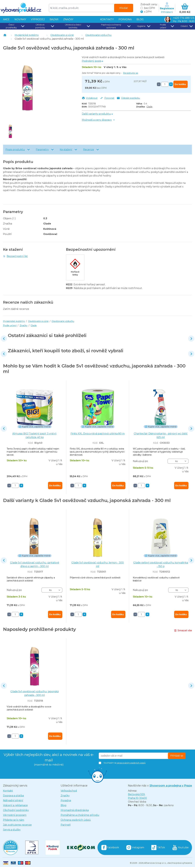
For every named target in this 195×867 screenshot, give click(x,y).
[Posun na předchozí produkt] (4, 339)
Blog (63, 805)
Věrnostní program (14, 815)
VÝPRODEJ (38, 19)
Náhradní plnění (13, 800)
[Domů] (5, 35)
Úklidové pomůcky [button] (40, 26)
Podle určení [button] (163, 26)
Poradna (66, 800)
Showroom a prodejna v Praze (170, 785)
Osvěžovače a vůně (62, 35)
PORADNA (125, 19)
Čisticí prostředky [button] (11, 26)
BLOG (140, 19)
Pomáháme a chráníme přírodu (80, 815)
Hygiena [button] (141, 26)
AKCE (6, 19)
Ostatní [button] (184, 26)
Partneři (66, 824)
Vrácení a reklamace (15, 805)
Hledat (123, 8)
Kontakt (8, 790)
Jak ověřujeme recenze (17, 824)
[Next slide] (191, 339)
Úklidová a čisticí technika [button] (73, 26)
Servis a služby (12, 829)
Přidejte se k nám (13, 819)
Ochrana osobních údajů (76, 819)
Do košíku (180, 84)
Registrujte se (130, 73)
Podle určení (9, 325)
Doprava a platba (13, 795)
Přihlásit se (176, 755)
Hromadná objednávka (75, 810)
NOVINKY (20, 19)
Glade (149, 106)
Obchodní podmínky (16, 810)
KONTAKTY (107, 19)
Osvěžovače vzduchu (98, 35)
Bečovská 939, (137, 796)
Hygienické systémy (27, 35)
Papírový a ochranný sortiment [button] (111, 26)
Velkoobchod (69, 790)
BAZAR (54, 19)
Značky (68, 19)
